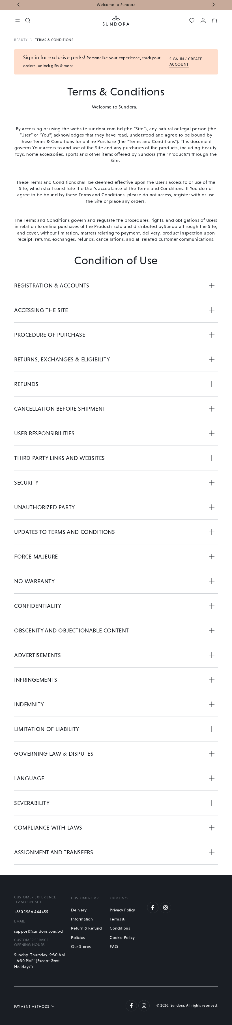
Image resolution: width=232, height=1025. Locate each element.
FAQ (114, 946)
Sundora (177, 1005)
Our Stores (81, 946)
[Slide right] (213, 5)
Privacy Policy (122, 910)
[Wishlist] (191, 20)
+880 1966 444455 (31, 911)
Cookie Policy (122, 937)
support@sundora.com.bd (38, 931)
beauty (21, 40)
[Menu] (17, 20)
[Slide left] (19, 5)
